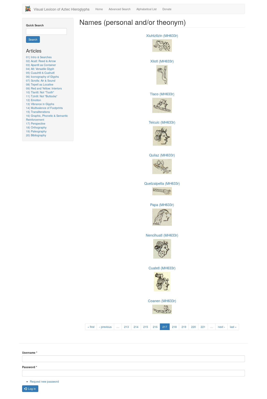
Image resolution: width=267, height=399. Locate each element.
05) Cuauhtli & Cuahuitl (40, 73)
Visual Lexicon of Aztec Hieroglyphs (62, 9)
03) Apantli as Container (41, 65)
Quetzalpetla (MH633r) (162, 183)
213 (126, 327)
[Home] (29, 9)
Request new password (44, 381)
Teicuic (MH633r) (162, 122)
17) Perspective (35, 123)
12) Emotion (33, 100)
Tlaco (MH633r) (162, 93)
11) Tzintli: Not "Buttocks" (41, 96)
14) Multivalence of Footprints (44, 108)
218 (174, 327)
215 (145, 327)
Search (33, 39)
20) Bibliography (36, 135)
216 (155, 327)
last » (233, 327)
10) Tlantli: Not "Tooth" (40, 92)
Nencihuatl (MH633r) (162, 234)
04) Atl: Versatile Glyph (40, 69)
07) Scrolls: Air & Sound (40, 80)
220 (193, 327)
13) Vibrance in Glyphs (40, 104)
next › (221, 327)
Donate (166, 9)
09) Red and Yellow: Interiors (44, 88)
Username (29, 352)
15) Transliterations (38, 112)
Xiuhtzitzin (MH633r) (162, 35)
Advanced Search (120, 9)
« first (91, 327)
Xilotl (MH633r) (162, 60)
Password (29, 367)
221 (203, 327)
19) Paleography (36, 131)
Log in (31, 389)
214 (136, 327)
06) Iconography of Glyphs (42, 77)
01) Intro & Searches (39, 57)
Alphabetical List (146, 9)
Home (99, 9)
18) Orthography (36, 127)
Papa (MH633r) (162, 204)
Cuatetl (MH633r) (162, 267)
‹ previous (105, 327)
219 (184, 327)
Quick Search (35, 25)
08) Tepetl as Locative (39, 84)
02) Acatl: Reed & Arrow (41, 61)
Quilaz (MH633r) (162, 154)
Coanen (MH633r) (162, 300)
